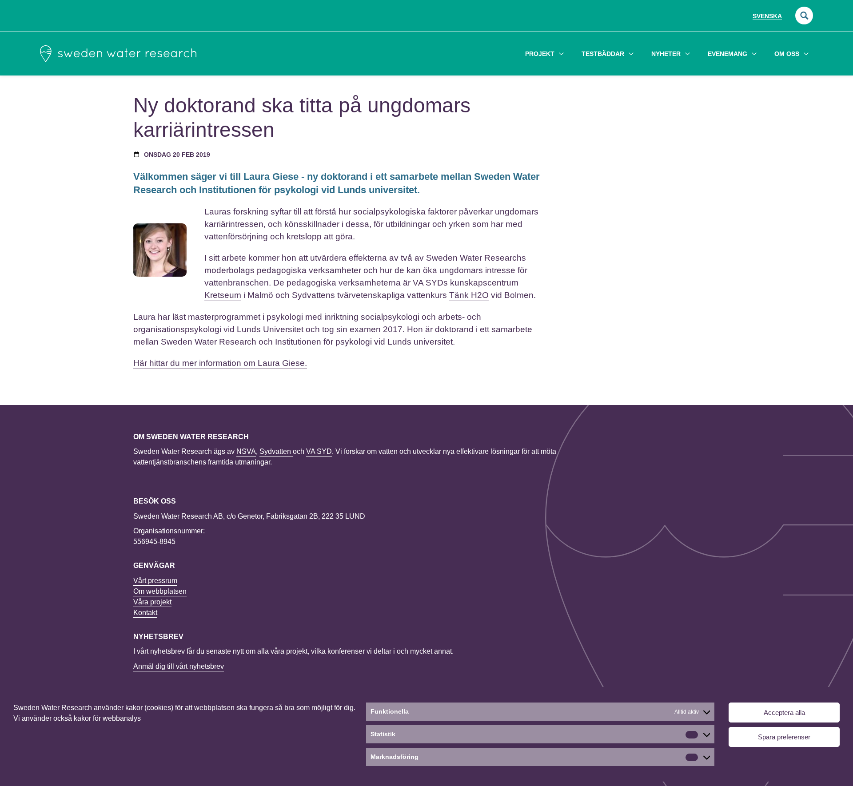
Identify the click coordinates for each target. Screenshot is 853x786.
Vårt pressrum (155, 580)
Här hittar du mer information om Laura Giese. (220, 363)
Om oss (786, 53)
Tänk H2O (469, 295)
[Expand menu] (561, 53)
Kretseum (222, 295)
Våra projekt (152, 602)
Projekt (539, 53)
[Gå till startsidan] (118, 53)
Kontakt (145, 612)
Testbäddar (603, 53)
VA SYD (319, 451)
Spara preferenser (784, 737)
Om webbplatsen (160, 591)
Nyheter (666, 53)
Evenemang (727, 53)
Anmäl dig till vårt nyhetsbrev (178, 666)
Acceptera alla (784, 712)
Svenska (767, 16)
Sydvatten (276, 451)
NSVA (246, 451)
